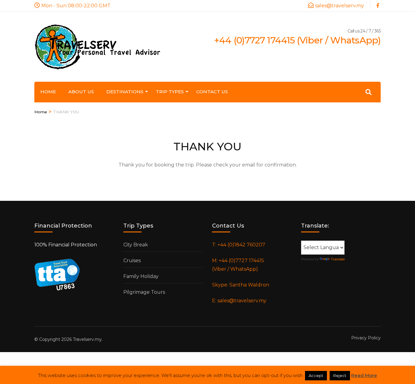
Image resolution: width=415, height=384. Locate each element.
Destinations (124, 91)
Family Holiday (141, 276)
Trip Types (170, 91)
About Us (81, 91)
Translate (338, 259)
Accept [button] (316, 375)
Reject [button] (339, 375)
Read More (364, 375)
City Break (135, 245)
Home (48, 91)
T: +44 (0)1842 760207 (238, 245)
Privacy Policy (366, 338)
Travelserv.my (87, 339)
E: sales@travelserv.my (239, 300)
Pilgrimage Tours (144, 292)
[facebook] (378, 4)
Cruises (132, 260)
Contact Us (212, 91)
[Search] (368, 92)
